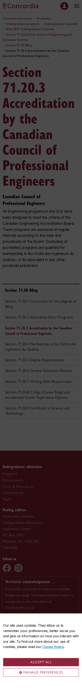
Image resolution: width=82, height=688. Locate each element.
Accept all (41, 662)
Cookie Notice (53, 647)
